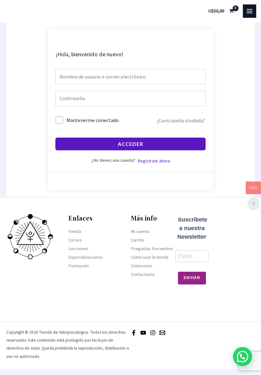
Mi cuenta (140, 231)
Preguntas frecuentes (152, 248)
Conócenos (141, 266)
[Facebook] (134, 333)
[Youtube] (143, 333)
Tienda (74, 231)
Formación (78, 266)
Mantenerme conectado (93, 120)
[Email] (162, 333)
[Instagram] (153, 333)
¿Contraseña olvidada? (181, 120)
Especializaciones (85, 257)
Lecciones (78, 248)
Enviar (192, 278)
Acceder (130, 144)
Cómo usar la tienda (149, 257)
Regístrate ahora (154, 161)
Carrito (137, 240)
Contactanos (143, 274)
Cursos (75, 240)
